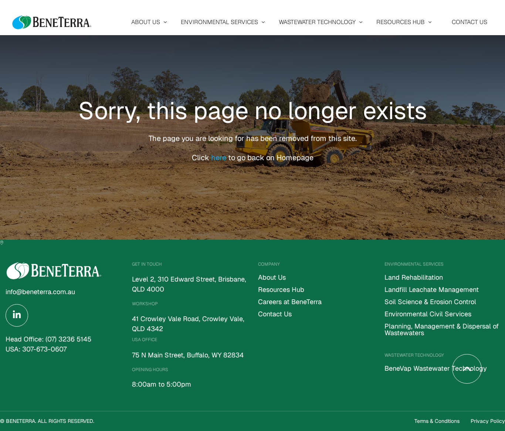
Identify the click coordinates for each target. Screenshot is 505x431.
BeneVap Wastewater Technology (435, 369)
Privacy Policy (488, 421)
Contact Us (469, 22)
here (219, 157)
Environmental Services (219, 22)
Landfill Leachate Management (431, 290)
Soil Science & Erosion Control (430, 302)
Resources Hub (400, 22)
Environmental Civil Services (427, 314)
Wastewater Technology (317, 22)
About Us (145, 22)
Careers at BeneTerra (290, 302)
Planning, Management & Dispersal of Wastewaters (441, 330)
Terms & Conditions (437, 421)
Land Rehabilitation (413, 278)
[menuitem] (147, 22)
